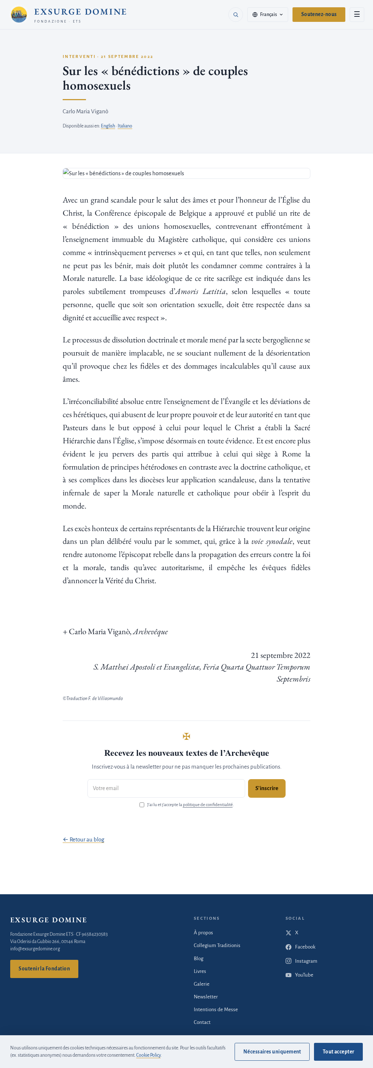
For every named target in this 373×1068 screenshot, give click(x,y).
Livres (200, 971)
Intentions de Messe (216, 1009)
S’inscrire (266, 788)
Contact (202, 1022)
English (108, 126)
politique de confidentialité (208, 804)
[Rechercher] (235, 14)
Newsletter (206, 997)
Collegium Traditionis (217, 945)
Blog (198, 958)
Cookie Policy (148, 1055)
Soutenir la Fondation (44, 968)
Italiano (125, 126)
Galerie (201, 984)
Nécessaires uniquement (272, 1052)
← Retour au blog (83, 839)
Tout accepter (338, 1052)
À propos (203, 932)
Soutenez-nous (319, 14)
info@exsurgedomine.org (35, 948)
